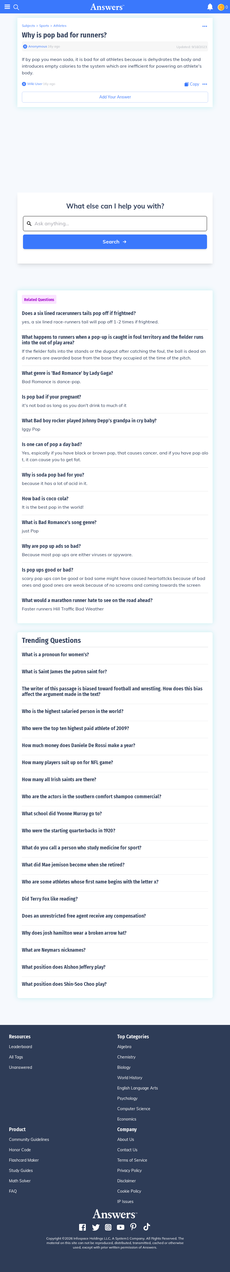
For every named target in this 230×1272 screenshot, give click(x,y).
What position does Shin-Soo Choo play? (64, 984)
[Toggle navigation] (7, 7)
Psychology (127, 1098)
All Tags (16, 1057)
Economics (126, 1119)
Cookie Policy (129, 1191)
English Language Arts (137, 1088)
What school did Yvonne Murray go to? (62, 814)
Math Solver (20, 1180)
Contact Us (127, 1149)
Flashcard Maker (24, 1160)
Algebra (124, 1046)
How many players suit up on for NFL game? (67, 762)
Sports (44, 25)
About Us (125, 1139)
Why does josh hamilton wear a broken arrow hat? (74, 933)
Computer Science (133, 1108)
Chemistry (126, 1057)
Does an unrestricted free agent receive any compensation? (84, 916)
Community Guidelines (29, 1139)
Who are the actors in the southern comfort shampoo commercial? (91, 796)
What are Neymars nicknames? (54, 950)
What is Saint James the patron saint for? (64, 672)
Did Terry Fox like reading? (50, 899)
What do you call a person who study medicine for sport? (81, 848)
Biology (123, 1067)
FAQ (13, 1191)
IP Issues (125, 1201)
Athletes (59, 25)
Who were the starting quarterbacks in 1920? (68, 831)
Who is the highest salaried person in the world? (72, 711)
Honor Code (20, 1149)
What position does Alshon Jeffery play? (63, 967)
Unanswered (20, 1067)
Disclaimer (126, 1180)
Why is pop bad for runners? (64, 35)
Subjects (28, 25)
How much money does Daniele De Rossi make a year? (78, 745)
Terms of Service (132, 1160)
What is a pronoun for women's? (55, 655)
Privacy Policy (129, 1170)
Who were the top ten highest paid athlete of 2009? (75, 728)
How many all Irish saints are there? (59, 779)
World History (129, 1077)
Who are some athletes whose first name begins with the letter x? (90, 882)
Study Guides (21, 1170)
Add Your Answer (115, 97)
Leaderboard (20, 1046)
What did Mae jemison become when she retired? (73, 865)
